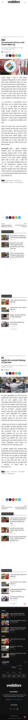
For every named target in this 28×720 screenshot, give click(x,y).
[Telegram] (19, 55)
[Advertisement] (14, 20)
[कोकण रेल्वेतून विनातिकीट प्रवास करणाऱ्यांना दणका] (5, 324)
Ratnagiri (6, 36)
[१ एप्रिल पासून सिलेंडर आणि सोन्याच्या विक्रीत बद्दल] (5, 302)
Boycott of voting (17, 180)
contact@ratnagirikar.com (16, 699)
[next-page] (4, 261)
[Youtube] (17, 709)
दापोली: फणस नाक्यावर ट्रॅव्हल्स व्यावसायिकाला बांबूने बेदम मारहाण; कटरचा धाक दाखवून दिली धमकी (17, 255)
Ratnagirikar (6, 51)
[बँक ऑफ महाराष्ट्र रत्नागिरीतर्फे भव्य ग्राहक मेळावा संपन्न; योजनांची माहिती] (5, 237)
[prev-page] (2, 261)
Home (2, 36)
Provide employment (19, 182)
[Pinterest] (13, 55)
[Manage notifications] (25, 717)
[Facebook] (7, 55)
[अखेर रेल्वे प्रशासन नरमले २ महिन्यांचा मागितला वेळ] (5, 309)
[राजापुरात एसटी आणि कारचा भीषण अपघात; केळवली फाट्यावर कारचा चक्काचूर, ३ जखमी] (5, 615)
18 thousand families (9, 180)
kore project (11, 182)
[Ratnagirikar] (2, 52)
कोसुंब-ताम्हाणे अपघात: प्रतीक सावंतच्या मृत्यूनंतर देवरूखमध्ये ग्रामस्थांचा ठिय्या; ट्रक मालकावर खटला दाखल (18, 629)
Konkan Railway (5, 182)
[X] (10, 55)
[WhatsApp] (16, 55)
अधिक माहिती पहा (13, 329)
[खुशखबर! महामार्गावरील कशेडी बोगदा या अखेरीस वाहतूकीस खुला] (5, 316)
